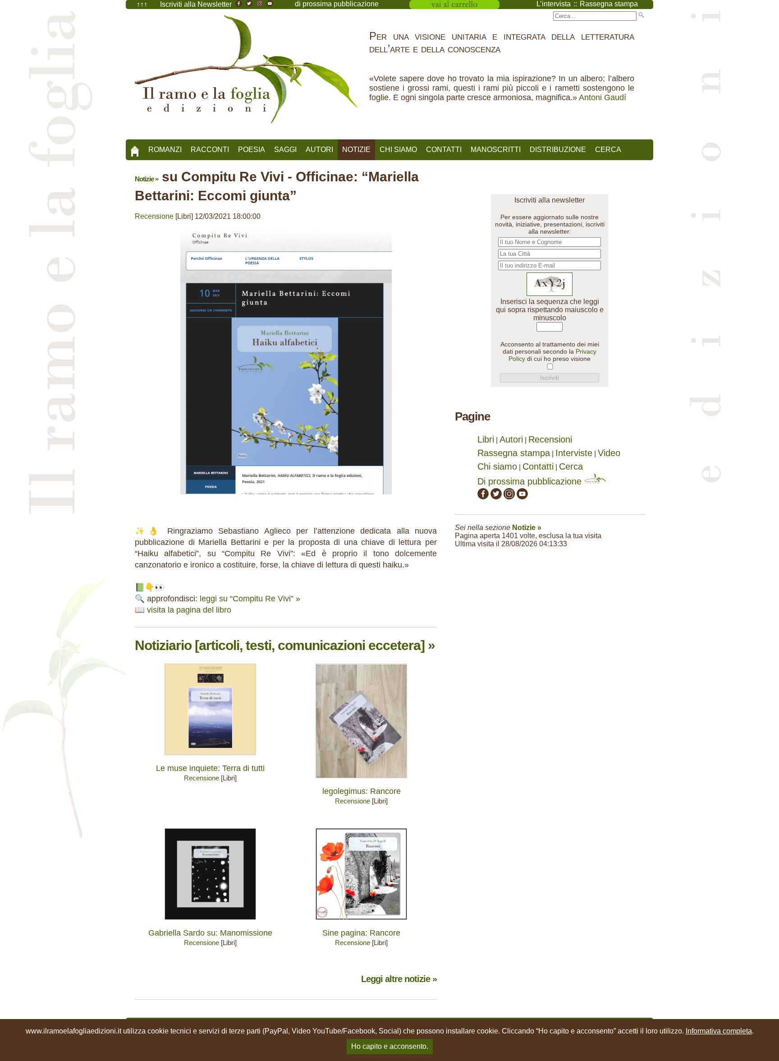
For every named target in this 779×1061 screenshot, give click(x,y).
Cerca (608, 149)
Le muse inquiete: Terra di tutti (210, 768)
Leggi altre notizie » (399, 979)
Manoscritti (496, 149)
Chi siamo (398, 149)
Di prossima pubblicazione (530, 481)
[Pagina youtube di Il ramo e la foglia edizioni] (522, 496)
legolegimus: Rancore (361, 791)
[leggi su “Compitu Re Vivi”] (286, 496)
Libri (485, 439)
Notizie (356, 149)
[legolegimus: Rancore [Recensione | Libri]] (361, 780)
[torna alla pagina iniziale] (135, 148)
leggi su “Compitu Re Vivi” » (250, 598)
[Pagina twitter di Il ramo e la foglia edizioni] (496, 496)
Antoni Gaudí (602, 97)
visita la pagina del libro (189, 609)
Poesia (251, 149)
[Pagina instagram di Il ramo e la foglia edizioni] (509, 496)
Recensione (154, 216)
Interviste (573, 453)
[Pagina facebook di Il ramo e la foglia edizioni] (483, 496)
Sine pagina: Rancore (361, 932)
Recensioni (550, 439)
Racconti (210, 149)
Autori (319, 149)
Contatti (444, 149)
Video (609, 453)
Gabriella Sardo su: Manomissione (210, 932)
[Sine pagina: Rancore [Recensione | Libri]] (361, 922)
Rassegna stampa (513, 453)
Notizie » (146, 179)
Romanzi (165, 149)
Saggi (285, 149)
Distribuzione (558, 149)
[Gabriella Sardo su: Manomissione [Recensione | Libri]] (210, 922)
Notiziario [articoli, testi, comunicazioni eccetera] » (285, 645)
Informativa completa (719, 1031)
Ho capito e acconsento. (389, 1046)
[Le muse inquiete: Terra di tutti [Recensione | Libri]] (210, 757)
